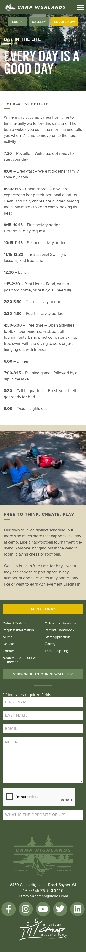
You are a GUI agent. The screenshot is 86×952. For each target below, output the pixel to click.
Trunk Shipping (56, 651)
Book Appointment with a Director (21, 660)
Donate (8, 644)
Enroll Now (64, 21)
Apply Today (43, 609)
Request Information (18, 630)
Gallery (39, 21)
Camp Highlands (34, 7)
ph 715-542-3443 (49, 890)
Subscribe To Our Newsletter (43, 674)
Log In (17, 21)
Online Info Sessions (60, 623)
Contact (9, 651)
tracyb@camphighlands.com (44, 896)
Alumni (8, 637)
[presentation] (39, 797)
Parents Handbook (59, 630)
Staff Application (57, 637)
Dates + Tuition (14, 623)
